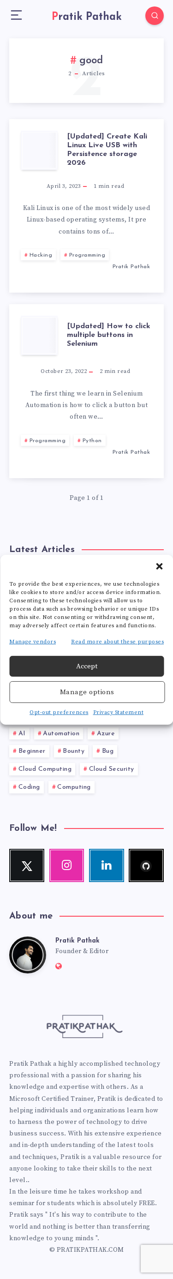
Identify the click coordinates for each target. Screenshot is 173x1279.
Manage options (87, 692)
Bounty (73, 751)
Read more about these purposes (117, 641)
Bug (108, 751)
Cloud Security (111, 769)
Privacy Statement (118, 712)
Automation (61, 733)
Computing (74, 787)
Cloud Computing (45, 769)
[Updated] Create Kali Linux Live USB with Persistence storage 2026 (107, 150)
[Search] (154, 15)
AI (22, 733)
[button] (159, 565)
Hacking (41, 255)
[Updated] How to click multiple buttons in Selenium (108, 335)
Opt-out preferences (59, 712)
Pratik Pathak (77, 940)
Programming (87, 255)
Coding (29, 787)
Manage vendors (32, 641)
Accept (86, 666)
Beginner (32, 751)
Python (92, 441)
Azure (106, 733)
